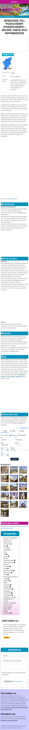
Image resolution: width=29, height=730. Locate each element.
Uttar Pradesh (7, 589)
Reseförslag (6, 613)
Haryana (5, 558)
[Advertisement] (14, 153)
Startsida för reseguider (10, 538)
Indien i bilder (7, 609)
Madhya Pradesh (8, 570)
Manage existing (17, 681)
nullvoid (7, 199)
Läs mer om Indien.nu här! (12, 707)
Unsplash (14, 199)
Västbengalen (7, 595)
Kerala (5, 568)
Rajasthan (6, 581)
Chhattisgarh (7, 550)
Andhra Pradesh (8, 544)
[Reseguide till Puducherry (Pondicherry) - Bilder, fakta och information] (5, 470)
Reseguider (10, 533)
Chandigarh (6, 548)
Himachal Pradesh (8, 560)
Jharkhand (6, 564)
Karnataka (6, 566)
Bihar (5, 546)
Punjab (5, 579)
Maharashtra (7, 572)
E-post (5, 655)
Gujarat (5, 556)
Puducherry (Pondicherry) (10, 577)
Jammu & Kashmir (8, 562)
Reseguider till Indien (9, 16)
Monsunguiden (7, 607)
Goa (4, 554)
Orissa (5, 574)
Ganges (5, 611)
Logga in (15, 2)
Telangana (6, 587)
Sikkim (5, 583)
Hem (2, 16)
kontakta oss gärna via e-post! (9, 720)
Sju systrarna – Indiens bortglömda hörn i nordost (9, 599)
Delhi (4, 552)
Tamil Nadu (6, 585)
